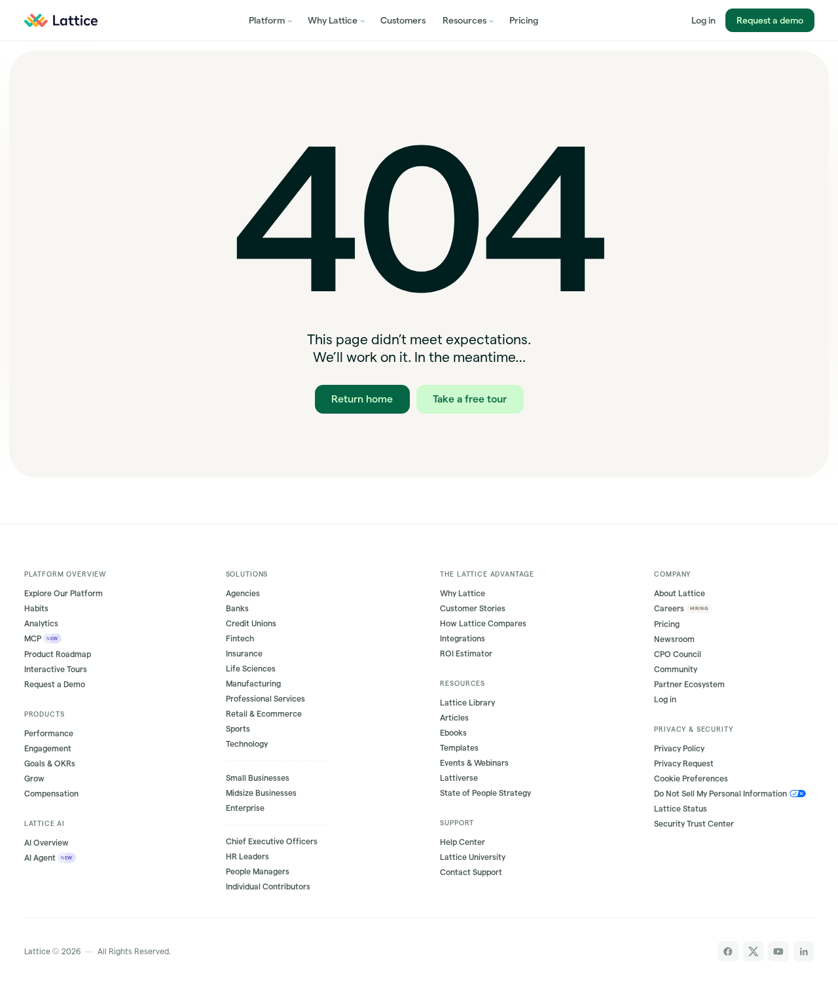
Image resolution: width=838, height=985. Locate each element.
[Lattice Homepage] (60, 20)
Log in (703, 20)
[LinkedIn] (803, 951)
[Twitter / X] (753, 951)
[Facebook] (728, 951)
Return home (362, 398)
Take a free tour (470, 398)
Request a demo (769, 20)
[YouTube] (778, 951)
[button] (270, 20)
